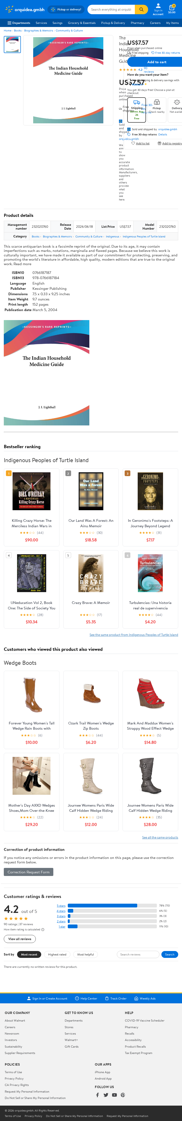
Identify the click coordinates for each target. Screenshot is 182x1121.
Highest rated (57, 954)
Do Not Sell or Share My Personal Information (35, 1098)
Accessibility (133, 1040)
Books (18, 30)
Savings (57, 23)
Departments (21, 23)
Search (169, 954)
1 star (62, 926)
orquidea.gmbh (167, 129)
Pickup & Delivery (113, 23)
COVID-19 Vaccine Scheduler (144, 1020)
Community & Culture (69, 30)
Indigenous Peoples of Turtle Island (144, 236)
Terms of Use (13, 1072)
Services (41, 23)
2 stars (61, 921)
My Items (172, 23)
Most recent (29, 954)
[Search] (141, 9)
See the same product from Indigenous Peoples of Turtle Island (134, 634)
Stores (69, 1027)
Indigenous (112, 236)
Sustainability (13, 1046)
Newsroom (12, 1033)
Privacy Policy (14, 1078)
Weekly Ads (147, 998)
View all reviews (19, 939)
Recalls (129, 1033)
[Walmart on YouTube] (114, 1095)
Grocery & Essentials (82, 23)
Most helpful (85, 954)
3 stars (61, 916)
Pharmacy (137, 23)
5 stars (61, 905)
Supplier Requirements (20, 1053)
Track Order (118, 998)
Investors (11, 1040)
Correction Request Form (29, 872)
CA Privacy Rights (17, 1085)
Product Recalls (135, 1046)
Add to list (143, 143)
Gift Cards (71, 1046)
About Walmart (15, 1020)
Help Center (89, 998)
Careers (155, 23)
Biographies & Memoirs (38, 30)
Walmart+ (71, 1040)
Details (162, 134)
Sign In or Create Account (49, 998)
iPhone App (102, 1072)
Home (7, 30)
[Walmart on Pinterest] (123, 1095)
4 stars (61, 911)
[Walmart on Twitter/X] (106, 1095)
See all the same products (160, 837)
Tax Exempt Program (138, 1053)
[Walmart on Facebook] (97, 1095)
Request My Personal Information (27, 1091)
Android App (103, 1078)
